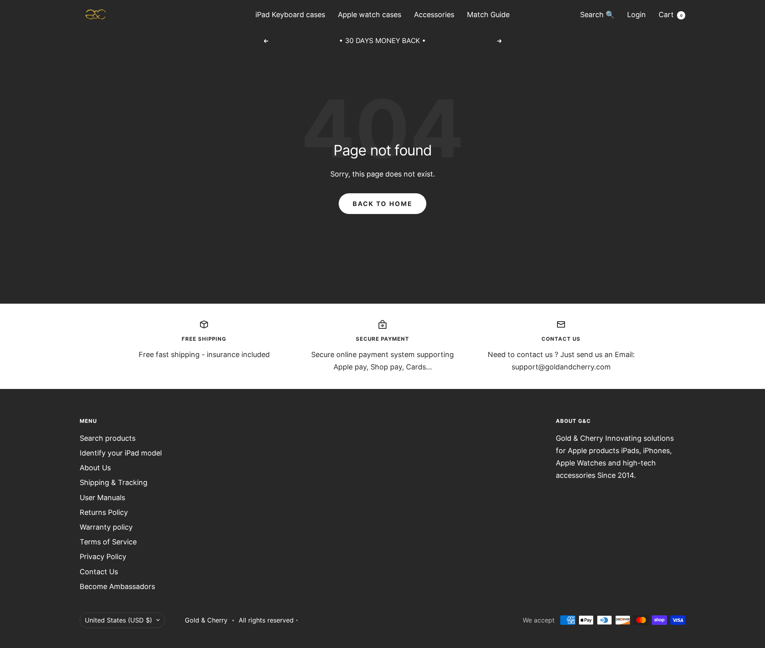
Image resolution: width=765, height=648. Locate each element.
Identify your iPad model (121, 453)
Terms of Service (108, 542)
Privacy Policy (103, 556)
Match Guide (488, 14)
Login (636, 14)
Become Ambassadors (117, 586)
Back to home (382, 204)
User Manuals (102, 497)
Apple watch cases (369, 14)
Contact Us (99, 571)
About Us (95, 467)
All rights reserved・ (269, 620)
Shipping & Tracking (113, 482)
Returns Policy (104, 512)
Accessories (434, 14)
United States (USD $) (118, 620)
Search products (107, 438)
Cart (671, 14)
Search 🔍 (597, 14)
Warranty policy (106, 527)
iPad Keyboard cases (290, 14)
